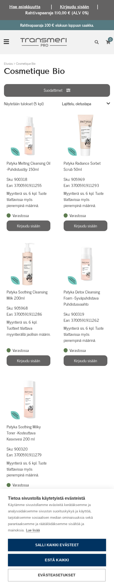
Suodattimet (53, 90)
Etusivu (8, 63)
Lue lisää (33, 530)
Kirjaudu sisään (74, 6)
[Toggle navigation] (6, 42)
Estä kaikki (57, 560)
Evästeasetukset (57, 575)
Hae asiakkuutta (24, 6)
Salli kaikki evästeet (57, 545)
